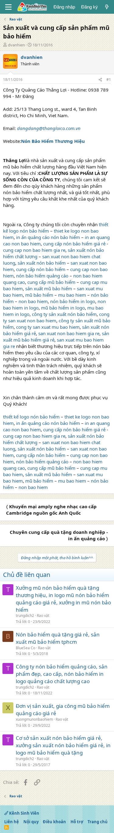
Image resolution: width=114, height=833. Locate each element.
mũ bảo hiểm (39, 295)
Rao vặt (43, 615)
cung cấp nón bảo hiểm (40, 269)
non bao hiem (33, 301)
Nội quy (31, 821)
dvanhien (16, 45)
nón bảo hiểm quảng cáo (42, 276)
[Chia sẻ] (100, 79)
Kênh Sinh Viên (23, 813)
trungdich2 (25, 615)
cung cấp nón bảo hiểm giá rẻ (74, 244)
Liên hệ (11, 821)
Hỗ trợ (77, 821)
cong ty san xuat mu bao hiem (48, 327)
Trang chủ (98, 821)
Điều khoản (54, 821)
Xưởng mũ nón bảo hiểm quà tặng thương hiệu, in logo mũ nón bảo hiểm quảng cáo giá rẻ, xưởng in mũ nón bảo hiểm (63, 598)
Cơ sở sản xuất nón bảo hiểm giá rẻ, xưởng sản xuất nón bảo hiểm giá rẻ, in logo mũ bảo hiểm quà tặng (63, 745)
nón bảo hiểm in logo (72, 301)
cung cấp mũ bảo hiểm (51, 282)
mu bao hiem (72, 295)
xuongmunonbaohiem (34, 719)
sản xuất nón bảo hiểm (42, 263)
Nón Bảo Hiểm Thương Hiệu (53, 141)
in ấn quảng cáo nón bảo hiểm (48, 237)
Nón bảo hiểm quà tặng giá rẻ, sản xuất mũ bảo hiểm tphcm (58, 638)
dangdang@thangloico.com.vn (49, 128)
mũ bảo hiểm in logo (63, 308)
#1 (108, 79)
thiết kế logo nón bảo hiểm (31, 417)
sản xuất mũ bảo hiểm (48, 288)
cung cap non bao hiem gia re (34, 250)
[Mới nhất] (107, 7)
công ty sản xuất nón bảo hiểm (64, 314)
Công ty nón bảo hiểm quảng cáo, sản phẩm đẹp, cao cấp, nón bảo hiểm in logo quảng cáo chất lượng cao (62, 674)
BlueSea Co (25, 647)
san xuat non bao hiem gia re (68, 333)
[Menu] (8, 7)
